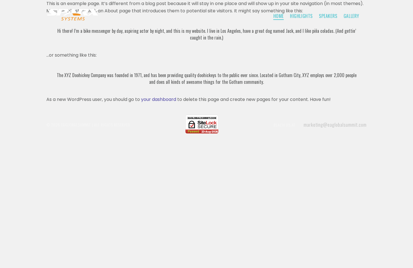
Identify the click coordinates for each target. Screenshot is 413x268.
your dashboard (158, 99)
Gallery (351, 16)
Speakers (328, 16)
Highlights (301, 16)
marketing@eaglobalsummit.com (335, 124)
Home (278, 16)
